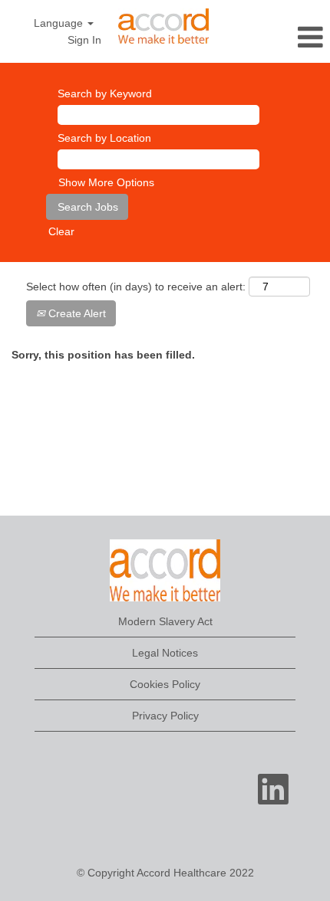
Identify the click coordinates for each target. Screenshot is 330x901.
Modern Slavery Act (165, 621)
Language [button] (60, 23)
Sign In (84, 40)
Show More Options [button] (106, 182)
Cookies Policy (165, 684)
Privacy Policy (165, 715)
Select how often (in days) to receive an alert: (136, 286)
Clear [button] (61, 231)
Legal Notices (165, 653)
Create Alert (75, 313)
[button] (275, 37)
